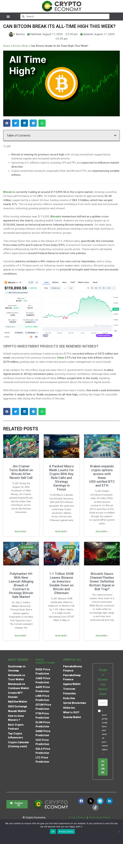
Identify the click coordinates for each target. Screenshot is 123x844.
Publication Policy (99, 817)
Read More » (21, 531)
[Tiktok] (95, 807)
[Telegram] (100, 801)
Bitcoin (7, 192)
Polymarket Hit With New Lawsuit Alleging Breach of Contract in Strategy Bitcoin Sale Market (21, 585)
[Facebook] (81, 801)
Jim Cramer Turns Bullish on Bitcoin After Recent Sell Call (21, 472)
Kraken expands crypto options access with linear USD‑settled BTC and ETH (102, 475)
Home (6, 45)
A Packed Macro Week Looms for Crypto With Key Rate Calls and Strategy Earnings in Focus (61, 477)
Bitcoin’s (55, 216)
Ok (53, 831)
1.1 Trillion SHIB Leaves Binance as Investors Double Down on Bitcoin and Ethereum (61, 583)
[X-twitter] (90, 801)
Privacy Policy (76, 817)
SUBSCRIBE (103, 767)
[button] (8, 16)
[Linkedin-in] (109, 801)
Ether (60, 357)
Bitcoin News (20, 45)
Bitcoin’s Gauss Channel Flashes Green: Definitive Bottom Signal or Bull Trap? (102, 581)
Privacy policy (66, 831)
